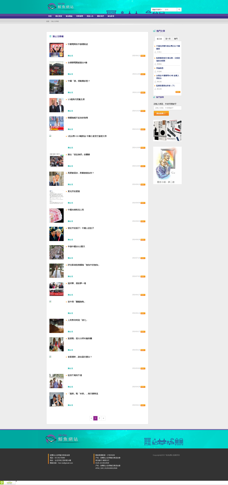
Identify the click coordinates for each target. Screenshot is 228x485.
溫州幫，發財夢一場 (77, 283)
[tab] (159, 38)
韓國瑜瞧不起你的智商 (78, 118)
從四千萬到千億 (75, 375)
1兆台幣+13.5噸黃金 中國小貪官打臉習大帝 (87, 136)
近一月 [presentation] (168, 39)
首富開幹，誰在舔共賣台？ (80, 357)
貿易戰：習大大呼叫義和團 (80, 338)
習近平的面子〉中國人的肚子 (81, 228)
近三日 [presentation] (159, 39)
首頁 (47, 21)
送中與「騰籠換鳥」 (77, 302)
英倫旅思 (159, 68)
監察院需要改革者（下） (166, 86)
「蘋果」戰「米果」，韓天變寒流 (83, 394)
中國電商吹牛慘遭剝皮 (78, 44)
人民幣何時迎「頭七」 (78, 320)
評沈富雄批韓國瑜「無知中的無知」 (84, 265)
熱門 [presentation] (176, 39)
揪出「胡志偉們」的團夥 (79, 154)
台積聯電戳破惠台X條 (77, 62)
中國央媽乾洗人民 (76, 210)
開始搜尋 (160, 113)
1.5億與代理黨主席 (76, 99)
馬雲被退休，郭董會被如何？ (81, 173)
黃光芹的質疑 (74, 191)
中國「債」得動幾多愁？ (79, 81)
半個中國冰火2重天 (76, 246)
